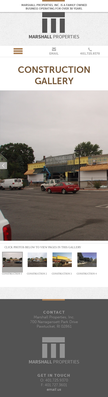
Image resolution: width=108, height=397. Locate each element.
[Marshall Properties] (54, 25)
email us (54, 389)
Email (54, 53)
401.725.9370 (90, 53)
